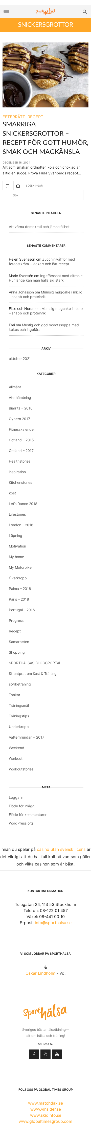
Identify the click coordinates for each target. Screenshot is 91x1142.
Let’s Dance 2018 (23, 503)
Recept (15, 631)
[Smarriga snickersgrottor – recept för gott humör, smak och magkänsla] (45, 74)
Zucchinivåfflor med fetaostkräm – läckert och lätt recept (42, 261)
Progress (16, 620)
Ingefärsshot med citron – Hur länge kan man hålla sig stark (45, 277)
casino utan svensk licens (61, 849)
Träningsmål (19, 705)
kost (12, 493)
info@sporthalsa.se (53, 922)
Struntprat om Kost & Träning (33, 673)
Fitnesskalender (22, 429)
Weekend (16, 748)
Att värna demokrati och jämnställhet (39, 226)
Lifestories (17, 514)
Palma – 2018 (20, 588)
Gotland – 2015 (21, 440)
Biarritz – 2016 (21, 408)
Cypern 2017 (19, 419)
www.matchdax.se (45, 1103)
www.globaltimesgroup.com (45, 1121)
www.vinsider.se (45, 1109)
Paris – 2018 (19, 599)
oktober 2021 (20, 358)
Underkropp (19, 726)
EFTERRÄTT (14, 116)
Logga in (16, 797)
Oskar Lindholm (40, 973)
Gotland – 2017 (21, 450)
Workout (15, 758)
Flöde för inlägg (22, 806)
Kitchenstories (20, 482)
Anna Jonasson (21, 292)
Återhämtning (20, 397)
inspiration (17, 472)
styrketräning (20, 684)
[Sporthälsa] (45, 11)
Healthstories (19, 461)
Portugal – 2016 (22, 610)
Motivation (17, 546)
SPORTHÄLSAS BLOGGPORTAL (35, 663)
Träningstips (19, 716)
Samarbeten (19, 641)
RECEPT (35, 116)
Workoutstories (21, 769)
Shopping (17, 652)
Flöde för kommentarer (28, 814)
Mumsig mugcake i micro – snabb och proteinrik (45, 294)
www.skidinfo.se (45, 1115)
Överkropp (18, 578)
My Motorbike (20, 567)
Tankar (14, 695)
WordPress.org (21, 823)
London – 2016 (21, 525)
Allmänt (15, 387)
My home (16, 557)
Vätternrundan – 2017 (26, 737)
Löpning (15, 535)
